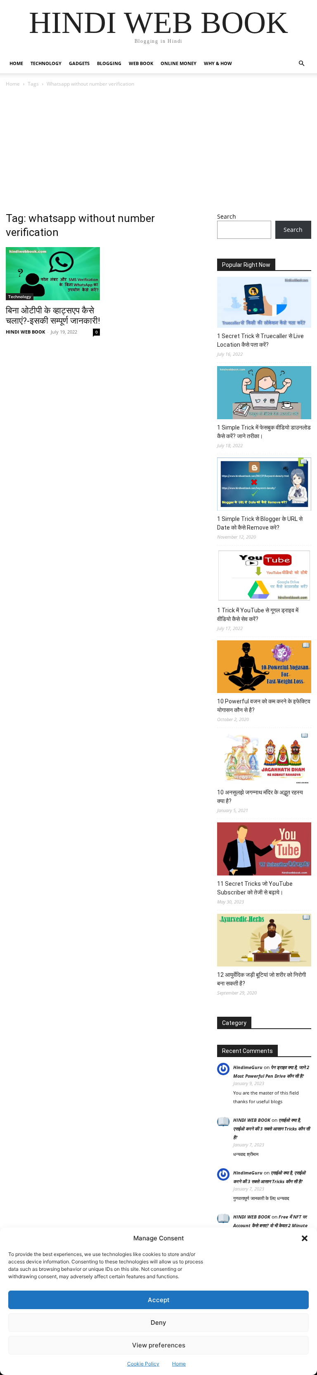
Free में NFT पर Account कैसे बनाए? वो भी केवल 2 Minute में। (270, 1225)
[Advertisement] (158, 150)
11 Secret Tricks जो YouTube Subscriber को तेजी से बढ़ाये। (255, 888)
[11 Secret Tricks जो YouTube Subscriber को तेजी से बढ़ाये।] (264, 850)
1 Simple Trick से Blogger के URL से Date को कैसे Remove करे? (260, 523)
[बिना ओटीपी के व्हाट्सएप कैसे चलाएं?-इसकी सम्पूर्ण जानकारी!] (53, 273)
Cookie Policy (143, 1364)
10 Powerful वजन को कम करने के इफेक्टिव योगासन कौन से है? (263, 705)
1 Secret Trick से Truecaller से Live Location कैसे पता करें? (260, 340)
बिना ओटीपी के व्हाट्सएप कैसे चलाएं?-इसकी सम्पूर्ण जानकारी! (53, 316)
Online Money (178, 63)
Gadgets (79, 63)
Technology (46, 63)
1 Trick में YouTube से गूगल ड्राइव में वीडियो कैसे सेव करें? (257, 614)
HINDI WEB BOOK (25, 332)
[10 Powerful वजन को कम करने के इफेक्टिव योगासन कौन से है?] (264, 668)
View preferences (158, 1345)
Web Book (141, 63)
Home (179, 1364)
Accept (159, 1300)
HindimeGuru (248, 1067)
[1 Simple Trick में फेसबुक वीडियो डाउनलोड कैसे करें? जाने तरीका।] (264, 394)
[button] (304, 1238)
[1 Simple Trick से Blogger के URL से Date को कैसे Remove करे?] (264, 485)
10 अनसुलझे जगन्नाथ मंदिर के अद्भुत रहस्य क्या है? (260, 796)
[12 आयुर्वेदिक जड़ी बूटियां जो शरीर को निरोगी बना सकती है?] (264, 941)
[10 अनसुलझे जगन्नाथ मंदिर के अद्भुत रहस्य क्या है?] (264, 759)
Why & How (218, 63)
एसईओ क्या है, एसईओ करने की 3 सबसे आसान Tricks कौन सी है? (271, 1128)
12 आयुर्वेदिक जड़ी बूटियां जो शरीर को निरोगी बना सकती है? (261, 979)
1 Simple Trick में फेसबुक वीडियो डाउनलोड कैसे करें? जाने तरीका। (264, 431)
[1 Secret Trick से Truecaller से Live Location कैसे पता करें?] (264, 303)
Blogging (109, 63)
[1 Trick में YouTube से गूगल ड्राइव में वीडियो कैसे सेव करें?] (264, 577)
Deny (158, 1322)
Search (226, 216)
